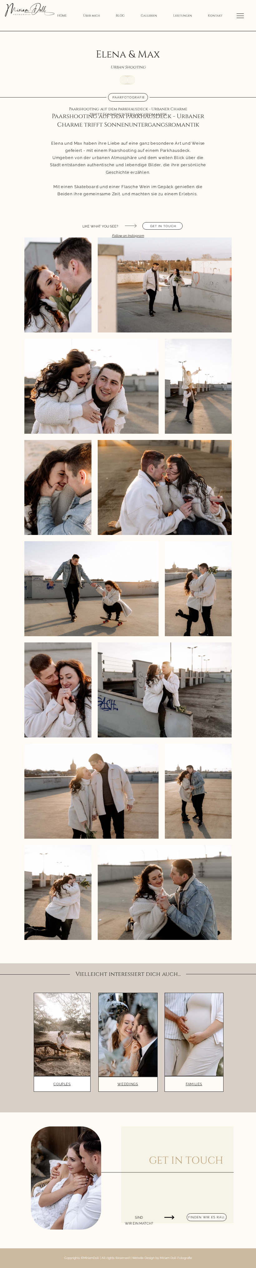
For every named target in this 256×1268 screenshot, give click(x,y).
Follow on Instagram (128, 235)
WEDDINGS (127, 1084)
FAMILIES (194, 1084)
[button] (149, 15)
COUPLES (62, 1084)
